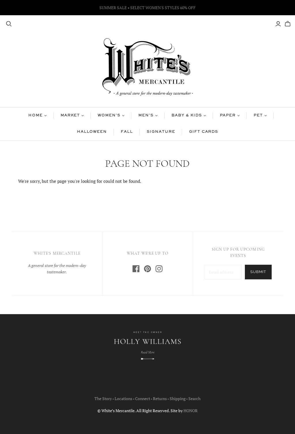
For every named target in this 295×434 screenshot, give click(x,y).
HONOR (191, 410)
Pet (258, 115)
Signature (161, 132)
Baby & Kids (186, 115)
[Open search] (9, 24)
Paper (228, 115)
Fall (127, 132)
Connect (142, 398)
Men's (146, 115)
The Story (103, 398)
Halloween (92, 132)
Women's (109, 115)
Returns (160, 398)
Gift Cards (203, 132)
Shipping (178, 398)
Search (194, 398)
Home (35, 115)
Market (70, 115)
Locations (123, 398)
